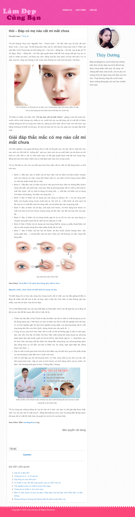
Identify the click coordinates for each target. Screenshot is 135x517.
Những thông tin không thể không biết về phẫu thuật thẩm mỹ (39, 499)
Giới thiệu (81, 10)
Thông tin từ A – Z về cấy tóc (26, 476)
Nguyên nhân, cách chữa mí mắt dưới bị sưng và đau (33, 290)
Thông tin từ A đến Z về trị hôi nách (28, 489)
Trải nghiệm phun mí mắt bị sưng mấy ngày (32, 486)
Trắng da (67, 10)
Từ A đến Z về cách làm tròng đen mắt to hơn (39, 283)
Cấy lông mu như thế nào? (25, 479)
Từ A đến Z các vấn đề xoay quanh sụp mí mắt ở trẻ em (37, 483)
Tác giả (13, 449)
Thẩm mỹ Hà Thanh (29, 14)
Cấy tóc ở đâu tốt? (22, 473)
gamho (27, 454)
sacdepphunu (29, 422)
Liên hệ (93, 10)
